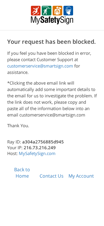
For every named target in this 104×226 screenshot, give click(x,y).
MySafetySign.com (37, 153)
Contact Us (52, 176)
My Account (81, 176)
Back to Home (22, 172)
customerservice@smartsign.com (40, 66)
